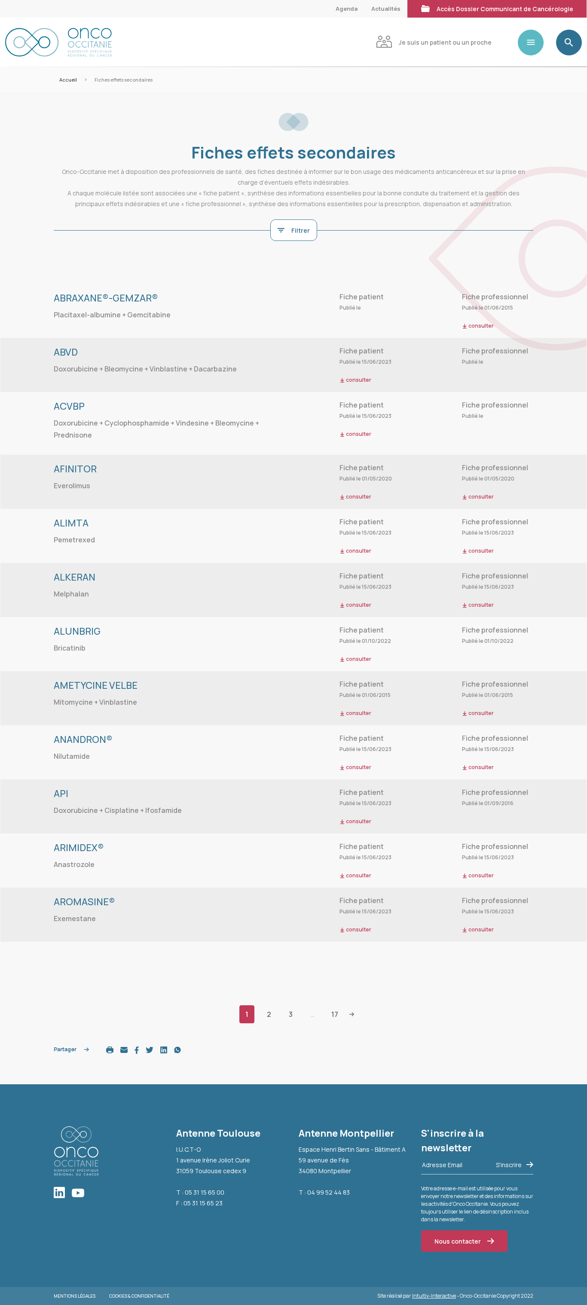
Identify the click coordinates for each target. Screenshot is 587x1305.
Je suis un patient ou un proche (445, 42)
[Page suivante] (352, 1014)
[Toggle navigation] (534, 42)
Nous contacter (457, 1241)
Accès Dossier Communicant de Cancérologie (505, 9)
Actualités (386, 8)
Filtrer (300, 230)
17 (334, 1014)
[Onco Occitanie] (58, 42)
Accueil (68, 79)
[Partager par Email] (124, 1049)
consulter (358, 379)
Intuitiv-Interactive (434, 1295)
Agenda (347, 8)
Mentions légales (74, 1296)
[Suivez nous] (63, 1193)
